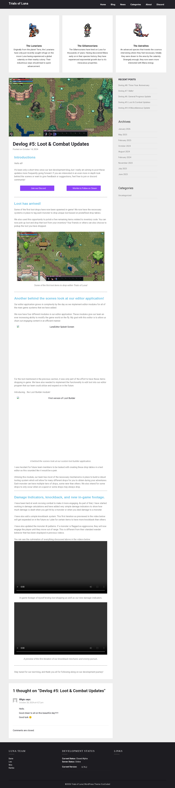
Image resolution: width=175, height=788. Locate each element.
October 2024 (124, 146)
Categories (135, 4)
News (123, 4)
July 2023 (122, 168)
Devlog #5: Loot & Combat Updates (134, 102)
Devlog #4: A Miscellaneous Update (134, 108)
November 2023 (125, 163)
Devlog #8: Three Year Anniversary (133, 85)
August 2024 (124, 151)
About (149, 4)
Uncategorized (124, 195)
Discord (160, 4)
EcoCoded (105, 784)
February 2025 (124, 140)
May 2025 (122, 134)
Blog (113, 4)
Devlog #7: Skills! (125, 91)
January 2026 (124, 129)
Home (103, 4)
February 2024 (124, 157)
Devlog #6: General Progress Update (134, 96)
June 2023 (123, 174)
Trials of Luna (18, 3)
